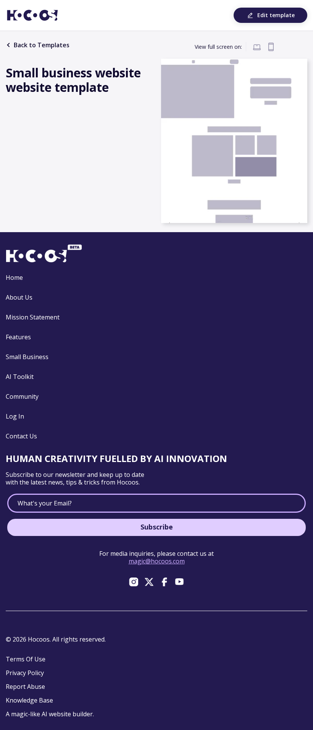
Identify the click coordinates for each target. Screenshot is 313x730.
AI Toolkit (20, 376)
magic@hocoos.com (157, 561)
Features (18, 337)
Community (22, 396)
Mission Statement (33, 317)
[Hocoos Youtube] (179, 581)
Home (14, 277)
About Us (19, 297)
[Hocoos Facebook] (164, 581)
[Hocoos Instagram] (133, 581)
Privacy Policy (25, 673)
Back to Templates (40, 45)
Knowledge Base (29, 700)
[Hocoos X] (148, 581)
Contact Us (21, 436)
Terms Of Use (25, 659)
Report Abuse (25, 686)
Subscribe (156, 526)
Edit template (276, 15)
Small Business (27, 357)
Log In (15, 416)
